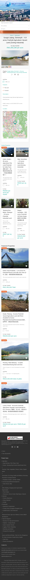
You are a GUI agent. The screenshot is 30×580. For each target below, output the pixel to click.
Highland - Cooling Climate (9, 522)
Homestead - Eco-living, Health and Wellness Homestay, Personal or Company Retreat (15, 476)
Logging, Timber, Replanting (9, 527)
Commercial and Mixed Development (10, 481)
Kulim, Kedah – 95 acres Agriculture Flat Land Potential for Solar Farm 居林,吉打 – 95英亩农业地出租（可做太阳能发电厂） (7, 167)
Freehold (6, 90)
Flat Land (6, 87)
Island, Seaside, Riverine (8, 524)
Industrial (4, 496)
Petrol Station (6, 492)
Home (11, 35)
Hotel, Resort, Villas (7, 483)
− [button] (4, 115)
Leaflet (15, 137)
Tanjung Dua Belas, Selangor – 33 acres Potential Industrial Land (7, 214)
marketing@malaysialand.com (8, 552)
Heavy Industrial (6, 500)
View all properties (6, 453)
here (25, 548)
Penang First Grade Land (8, 531)
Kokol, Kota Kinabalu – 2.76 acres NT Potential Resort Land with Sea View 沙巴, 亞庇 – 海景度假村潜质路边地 (14, 272)
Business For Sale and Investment (11, 520)
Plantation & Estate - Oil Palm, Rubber (11, 479)
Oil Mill (4, 502)
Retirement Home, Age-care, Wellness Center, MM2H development (14, 515)
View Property (15, 264)
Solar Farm (5, 539)
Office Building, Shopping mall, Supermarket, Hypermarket (12, 488)
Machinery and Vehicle (8, 529)
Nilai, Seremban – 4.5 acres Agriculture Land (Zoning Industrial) (22, 163)
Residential (4, 504)
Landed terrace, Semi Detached (10, 510)
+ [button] (4, 113)
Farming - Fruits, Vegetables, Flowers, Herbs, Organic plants (14, 470)
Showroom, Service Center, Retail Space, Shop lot (14, 494)
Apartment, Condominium (9, 506)
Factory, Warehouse (7, 498)
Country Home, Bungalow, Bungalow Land (12, 508)
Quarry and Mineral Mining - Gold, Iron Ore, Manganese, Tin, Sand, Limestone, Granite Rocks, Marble (15, 536)
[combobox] (15, 25)
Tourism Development (8, 541)
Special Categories (6, 518)
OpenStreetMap (20, 137)
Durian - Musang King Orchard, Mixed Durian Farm (14, 465)
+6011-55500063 (16, 12)
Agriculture (17, 35)
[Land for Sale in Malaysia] (15, 9)
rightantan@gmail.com (6, 556)
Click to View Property (7, 155)
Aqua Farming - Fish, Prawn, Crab (11, 463)
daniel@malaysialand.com (7, 550)
